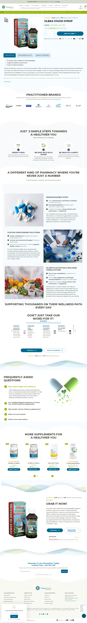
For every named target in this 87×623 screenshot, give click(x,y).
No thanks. (30, 320)
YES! (30, 315)
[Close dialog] (68, 295)
